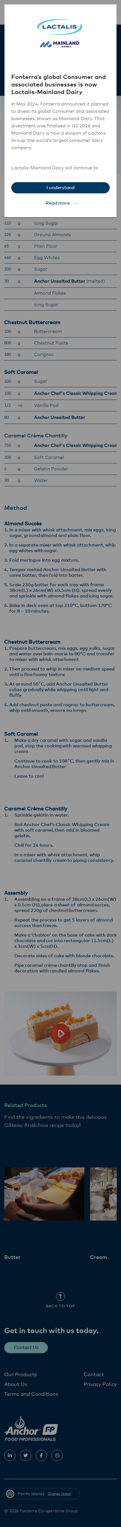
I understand (60, 188)
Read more (58, 203)
